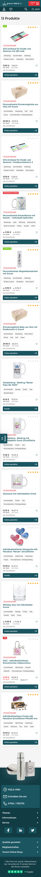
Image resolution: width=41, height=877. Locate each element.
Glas (31, 389)
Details (7, 409)
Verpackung (18, 111)
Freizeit (6, 560)
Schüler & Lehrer (9, 59)
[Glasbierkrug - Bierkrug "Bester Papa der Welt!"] (19, 370)
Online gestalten (11, 75)
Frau (20, 726)
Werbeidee (19, 59)
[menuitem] (35, 9)
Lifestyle (27, 667)
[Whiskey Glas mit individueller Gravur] (19, 592)
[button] (3, 438)
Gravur (6, 115)
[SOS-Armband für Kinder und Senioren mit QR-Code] (19, 36)
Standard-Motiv (8, 393)
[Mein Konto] (4, 9)
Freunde (6, 615)
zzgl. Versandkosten (9, 70)
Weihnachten (31, 222)
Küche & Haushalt (9, 226)
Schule (6, 337)
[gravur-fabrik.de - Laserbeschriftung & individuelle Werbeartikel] (12, 3)
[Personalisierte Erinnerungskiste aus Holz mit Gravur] (19, 92)
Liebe (14, 222)
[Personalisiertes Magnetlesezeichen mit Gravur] (19, 259)
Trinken (19, 226)
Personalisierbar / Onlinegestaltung (21, 115)
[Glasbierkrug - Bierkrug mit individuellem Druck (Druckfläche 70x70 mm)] (19, 426)
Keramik (26, 226)
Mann (13, 615)
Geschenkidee (17, 55)
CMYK (33, 226)
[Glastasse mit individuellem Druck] (19, 481)
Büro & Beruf (30, 59)
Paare (32, 726)
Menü (37, 9)
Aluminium (14, 726)
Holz (26, 111)
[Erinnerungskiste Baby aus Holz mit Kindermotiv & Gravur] (19, 315)
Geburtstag (7, 55)
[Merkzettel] (11, 9)
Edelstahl (6, 671)
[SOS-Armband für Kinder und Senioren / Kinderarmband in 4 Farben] (19, 148)
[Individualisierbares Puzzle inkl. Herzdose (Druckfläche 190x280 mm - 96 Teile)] (19, 704)
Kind (31, 111)
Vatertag (17, 389)
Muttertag (27, 55)
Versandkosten (13, 864)
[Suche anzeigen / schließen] (26, 9)
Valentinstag (19, 556)
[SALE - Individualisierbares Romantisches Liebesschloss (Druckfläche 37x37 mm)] (19, 648)
